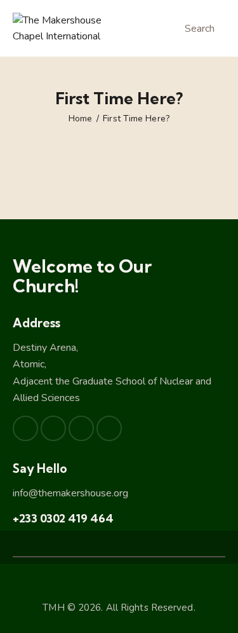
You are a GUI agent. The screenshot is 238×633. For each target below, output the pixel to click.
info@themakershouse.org (70, 493)
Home (80, 118)
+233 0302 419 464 (63, 518)
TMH (53, 607)
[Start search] (171, 30)
